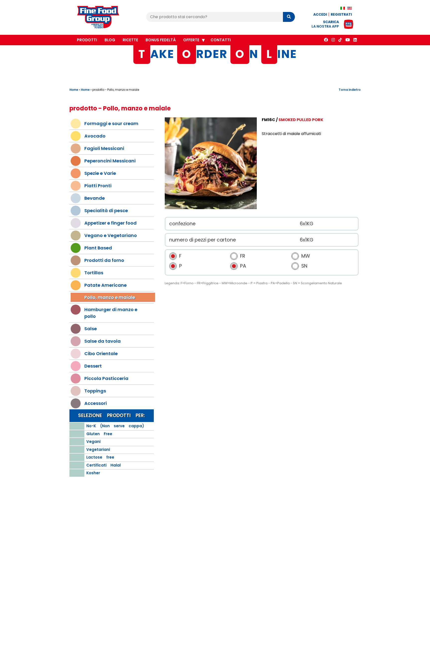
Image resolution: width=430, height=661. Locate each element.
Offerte (191, 40)
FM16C (268, 120)
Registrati (341, 14)
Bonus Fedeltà (161, 40)
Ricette (130, 40)
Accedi (320, 14)
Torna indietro (350, 90)
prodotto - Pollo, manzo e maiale (115, 90)
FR (242, 256)
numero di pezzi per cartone (202, 239)
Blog (110, 40)
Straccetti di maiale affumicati (291, 134)
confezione (182, 223)
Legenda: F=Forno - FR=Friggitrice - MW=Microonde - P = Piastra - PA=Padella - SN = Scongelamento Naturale (253, 283)
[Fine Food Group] (103, 18)
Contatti (221, 40)
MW (305, 256)
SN (304, 266)
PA (243, 266)
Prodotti (87, 40)
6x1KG (306, 223)
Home (73, 90)
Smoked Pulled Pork (300, 120)
